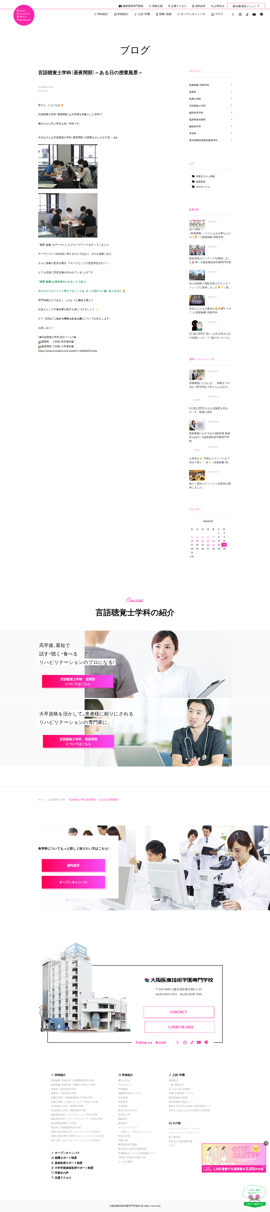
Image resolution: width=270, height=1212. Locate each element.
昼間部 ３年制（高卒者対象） (58, 341)
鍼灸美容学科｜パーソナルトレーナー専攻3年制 (76, 1118)
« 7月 (191, 556)
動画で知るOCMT (127, 1110)
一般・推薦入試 (176, 1084)
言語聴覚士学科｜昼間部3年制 (67, 1106)
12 (202, 540)
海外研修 (123, 1097)
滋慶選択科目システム (130, 1093)
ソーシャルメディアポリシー (184, 1132)
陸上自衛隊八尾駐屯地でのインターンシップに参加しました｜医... (209, 285)
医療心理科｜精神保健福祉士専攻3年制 (72, 1097)
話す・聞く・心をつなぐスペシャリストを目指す (76, 1140)
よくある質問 (125, 1161)
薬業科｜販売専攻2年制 (63, 1089)
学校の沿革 (124, 1136)
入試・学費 (144, 14)
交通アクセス (179, 6)
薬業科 (192, 92)
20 (208, 544)
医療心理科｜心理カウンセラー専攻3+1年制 (74, 1101)
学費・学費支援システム (181, 1093)
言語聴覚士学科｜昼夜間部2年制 (68, 1110)
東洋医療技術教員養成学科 (203, 140)
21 (213, 544)
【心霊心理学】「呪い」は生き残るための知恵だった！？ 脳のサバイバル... (210, 335)
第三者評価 (174, 1137)
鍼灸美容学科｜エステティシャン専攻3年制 (74, 1114)
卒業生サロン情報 (205, 176)
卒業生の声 (62, 1173)
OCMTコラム (203, 186)
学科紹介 (102, 14)
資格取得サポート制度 (68, 1163)
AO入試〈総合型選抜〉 (180, 1089)
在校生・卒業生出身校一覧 (131, 1157)
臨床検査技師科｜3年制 (63, 1123)
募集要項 (173, 1080)
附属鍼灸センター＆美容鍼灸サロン (137, 1153)
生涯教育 (123, 1106)
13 (208, 540)
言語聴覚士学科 (45, 87)
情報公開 (157, 6)
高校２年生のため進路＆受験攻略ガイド (190, 1106)
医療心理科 (195, 98)
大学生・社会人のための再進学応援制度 (189, 1110)
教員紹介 (123, 1123)
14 (213, 540)
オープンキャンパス (193, 14)
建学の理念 (124, 1080)
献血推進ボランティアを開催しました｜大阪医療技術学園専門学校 (210, 260)
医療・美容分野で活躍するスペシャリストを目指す (77, 1136)
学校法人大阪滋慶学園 (180, 1141)
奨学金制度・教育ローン (181, 1101)
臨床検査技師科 (197, 119)
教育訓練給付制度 (178, 1097)
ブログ (219, 14)
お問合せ (219, 6)
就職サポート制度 (66, 1158)
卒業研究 (123, 1101)
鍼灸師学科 (195, 126)
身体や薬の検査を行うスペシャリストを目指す (76, 1131)
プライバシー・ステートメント (185, 1128)
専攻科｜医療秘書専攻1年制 (66, 1127)
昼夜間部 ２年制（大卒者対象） (58, 346)
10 (192, 540)
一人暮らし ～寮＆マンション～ (135, 1131)
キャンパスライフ (127, 1127)
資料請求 (200, 6)
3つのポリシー (126, 1084)
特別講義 (123, 1089)
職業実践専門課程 (133, 6)
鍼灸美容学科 (196, 112)
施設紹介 (123, 1118)
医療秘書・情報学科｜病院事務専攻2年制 (72, 1080)
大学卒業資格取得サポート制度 (74, 1168)
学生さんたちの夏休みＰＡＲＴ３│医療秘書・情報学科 (210, 310)
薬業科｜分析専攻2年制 (63, 1093)
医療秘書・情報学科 (199, 85)
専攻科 (192, 133)
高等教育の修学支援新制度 (132, 1148)
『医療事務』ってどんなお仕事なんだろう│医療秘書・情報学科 (210, 235)
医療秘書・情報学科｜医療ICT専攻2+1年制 (73, 1084)
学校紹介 (122, 14)
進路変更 (200, 181)
